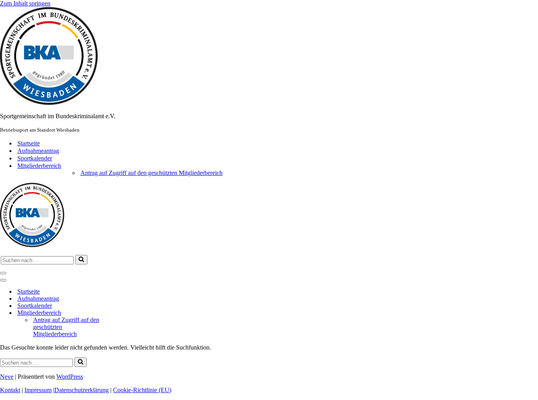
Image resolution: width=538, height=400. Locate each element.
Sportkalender (34, 158)
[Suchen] (81, 259)
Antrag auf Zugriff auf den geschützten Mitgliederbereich (151, 172)
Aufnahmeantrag (38, 150)
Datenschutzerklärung (81, 390)
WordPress (69, 376)
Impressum (38, 390)
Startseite (28, 143)
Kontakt (10, 390)
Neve (6, 376)
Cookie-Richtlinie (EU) (142, 390)
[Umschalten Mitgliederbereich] (121, 313)
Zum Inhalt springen (25, 3)
